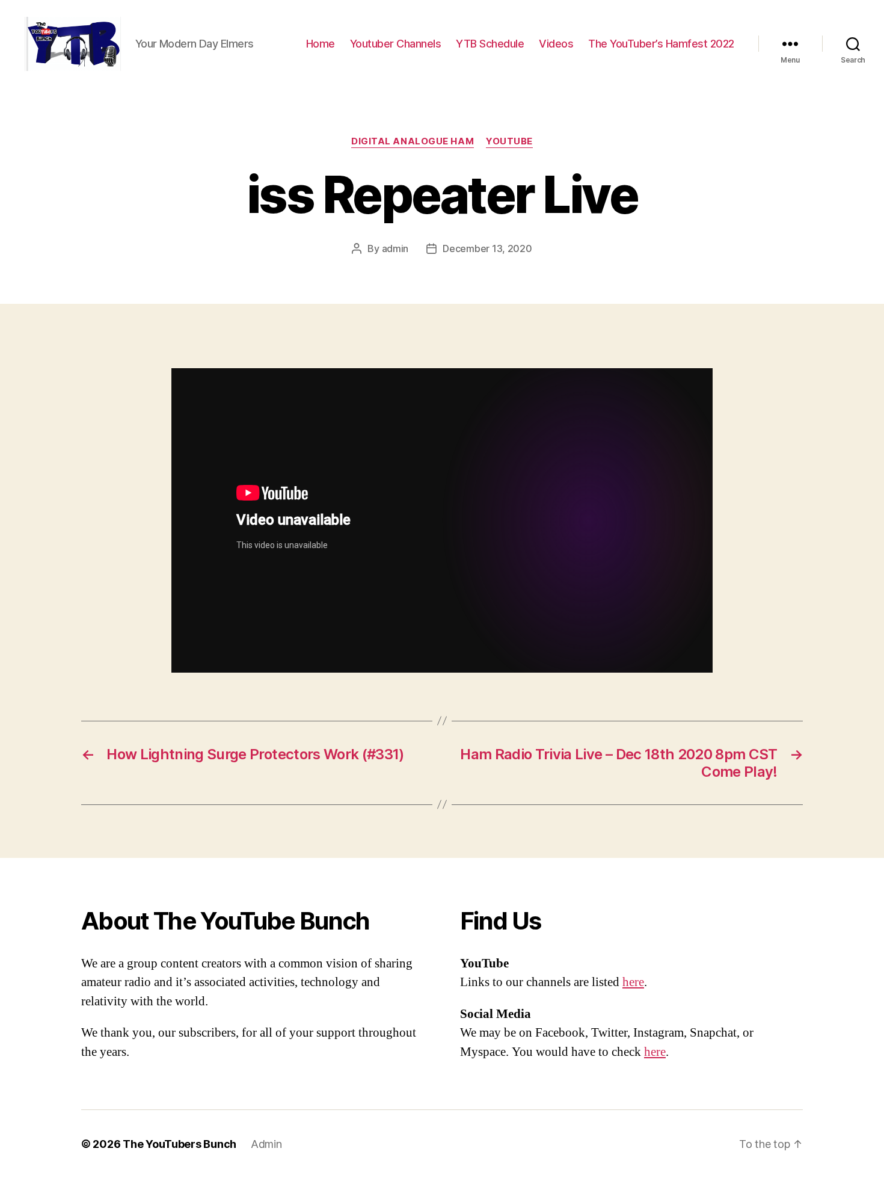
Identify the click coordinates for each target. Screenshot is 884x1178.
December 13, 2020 (487, 248)
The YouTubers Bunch (179, 1144)
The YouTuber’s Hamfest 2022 (661, 43)
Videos (556, 43)
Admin (266, 1144)
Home (320, 43)
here (633, 982)
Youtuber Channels (395, 43)
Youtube (509, 141)
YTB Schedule (490, 43)
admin (395, 248)
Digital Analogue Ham (412, 141)
